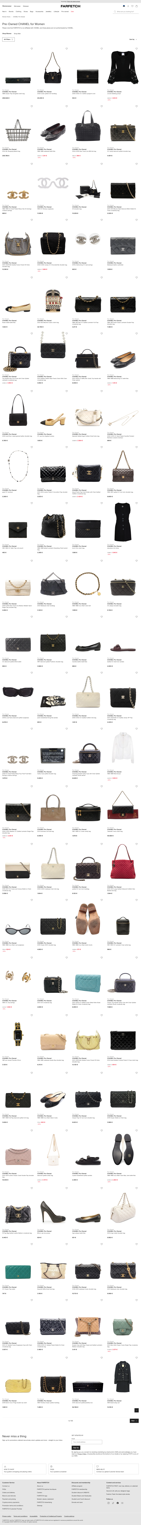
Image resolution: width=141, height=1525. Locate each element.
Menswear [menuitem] (17, 6)
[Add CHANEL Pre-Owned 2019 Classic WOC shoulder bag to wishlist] (67, 900)
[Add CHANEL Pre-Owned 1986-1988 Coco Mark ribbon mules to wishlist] (67, 1073)
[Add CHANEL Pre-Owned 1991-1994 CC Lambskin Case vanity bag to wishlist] (136, 900)
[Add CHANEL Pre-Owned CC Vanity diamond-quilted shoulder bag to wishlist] (136, 106)
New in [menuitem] (4, 11)
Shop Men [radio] (17, 34)
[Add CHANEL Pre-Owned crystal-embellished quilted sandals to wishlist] (102, 1130)
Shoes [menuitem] (26, 11)
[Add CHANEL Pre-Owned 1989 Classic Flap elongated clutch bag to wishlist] (32, 49)
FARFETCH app (42, 1495)
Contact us (5, 1486)
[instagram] (108, 1503)
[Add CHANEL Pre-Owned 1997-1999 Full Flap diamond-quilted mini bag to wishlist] (32, 1073)
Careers (39, 1492)
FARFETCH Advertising (44, 1502)
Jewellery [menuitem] (48, 11)
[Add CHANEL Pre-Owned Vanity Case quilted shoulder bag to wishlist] (67, 729)
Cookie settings (69, 1516)
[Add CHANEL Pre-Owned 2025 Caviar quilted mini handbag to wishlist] (67, 49)
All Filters (7, 39)
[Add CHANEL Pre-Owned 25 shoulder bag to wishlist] (102, 164)
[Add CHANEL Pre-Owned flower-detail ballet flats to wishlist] (32, 277)
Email (73, 1438)
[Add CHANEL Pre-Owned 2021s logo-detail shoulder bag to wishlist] (136, 1188)
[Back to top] (136, 1410)
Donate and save (77, 1502)
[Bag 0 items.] (136, 6)
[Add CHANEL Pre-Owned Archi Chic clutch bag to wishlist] (102, 503)
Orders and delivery (8, 1492)
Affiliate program (77, 1486)
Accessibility (34, 1516)
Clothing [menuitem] (18, 11)
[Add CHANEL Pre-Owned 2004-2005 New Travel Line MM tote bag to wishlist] (102, 106)
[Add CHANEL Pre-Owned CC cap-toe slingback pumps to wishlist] (67, 391)
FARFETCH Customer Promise (12, 1509)
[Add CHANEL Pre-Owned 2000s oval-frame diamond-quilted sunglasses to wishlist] (32, 673)
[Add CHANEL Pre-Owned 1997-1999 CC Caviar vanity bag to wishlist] (102, 786)
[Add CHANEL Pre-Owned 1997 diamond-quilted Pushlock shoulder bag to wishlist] (67, 617)
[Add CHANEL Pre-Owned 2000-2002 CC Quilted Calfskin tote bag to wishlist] (102, 673)
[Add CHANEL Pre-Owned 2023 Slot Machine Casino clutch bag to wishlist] (67, 277)
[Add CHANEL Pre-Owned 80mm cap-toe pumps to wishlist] (67, 1188)
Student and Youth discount (81, 1499)
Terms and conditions (20, 1516)
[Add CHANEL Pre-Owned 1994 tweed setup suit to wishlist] (136, 1358)
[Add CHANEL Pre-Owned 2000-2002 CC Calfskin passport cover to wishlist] (102, 49)
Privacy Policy (82, 1454)
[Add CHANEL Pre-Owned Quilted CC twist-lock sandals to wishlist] (136, 617)
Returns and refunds (9, 1495)
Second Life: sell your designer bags (118, 1491)
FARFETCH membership (79, 1489)
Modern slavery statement (45, 1499)
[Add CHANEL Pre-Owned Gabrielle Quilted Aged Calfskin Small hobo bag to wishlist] (102, 391)
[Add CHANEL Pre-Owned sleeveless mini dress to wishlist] (136, 503)
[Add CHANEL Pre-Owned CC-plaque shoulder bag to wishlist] (136, 561)
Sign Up (76, 1447)
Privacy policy (6, 1516)
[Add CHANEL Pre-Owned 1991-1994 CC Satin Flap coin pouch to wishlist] (32, 503)
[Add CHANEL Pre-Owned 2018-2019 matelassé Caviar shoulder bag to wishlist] (102, 1244)
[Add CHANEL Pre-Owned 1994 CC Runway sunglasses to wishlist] (67, 164)
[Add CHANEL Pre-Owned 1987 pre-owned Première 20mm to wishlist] (32, 1015)
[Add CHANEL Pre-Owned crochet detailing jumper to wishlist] (136, 49)
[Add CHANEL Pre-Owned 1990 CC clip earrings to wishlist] (32, 958)
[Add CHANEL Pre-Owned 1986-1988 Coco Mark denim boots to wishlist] (102, 900)
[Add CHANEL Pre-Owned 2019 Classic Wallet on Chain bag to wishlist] (136, 1073)
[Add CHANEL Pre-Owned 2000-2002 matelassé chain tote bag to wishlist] (67, 844)
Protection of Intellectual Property (51, 1516)
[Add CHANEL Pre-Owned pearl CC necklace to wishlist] (32, 447)
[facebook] (118, 1503)
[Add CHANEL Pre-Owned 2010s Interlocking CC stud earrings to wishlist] (102, 220)
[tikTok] (113, 1503)
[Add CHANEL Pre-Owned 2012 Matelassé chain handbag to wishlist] (67, 561)
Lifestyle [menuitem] (56, 11)
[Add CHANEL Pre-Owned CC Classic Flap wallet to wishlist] (32, 1244)
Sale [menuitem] (72, 11)
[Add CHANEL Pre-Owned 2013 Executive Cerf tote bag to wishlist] (67, 786)
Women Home (6, 16)
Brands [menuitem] (11, 11)
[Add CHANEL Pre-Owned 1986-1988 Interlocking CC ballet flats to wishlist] (136, 333)
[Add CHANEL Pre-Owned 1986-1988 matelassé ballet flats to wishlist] (67, 106)
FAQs (52, 1469)
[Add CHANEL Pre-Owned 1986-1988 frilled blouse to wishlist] (136, 729)
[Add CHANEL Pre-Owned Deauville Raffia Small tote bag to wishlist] (67, 1244)
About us (40, 1486)
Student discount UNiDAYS (80, 1492)
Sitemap (39, 1505)
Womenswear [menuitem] (7, 6)
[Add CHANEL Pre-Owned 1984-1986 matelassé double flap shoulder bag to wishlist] (67, 1015)
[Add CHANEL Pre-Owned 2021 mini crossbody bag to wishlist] (67, 958)
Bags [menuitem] (31, 11)
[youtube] (122, 1503)
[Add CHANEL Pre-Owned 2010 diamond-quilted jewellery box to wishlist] (102, 1358)
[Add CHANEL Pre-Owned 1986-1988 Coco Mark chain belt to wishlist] (102, 561)
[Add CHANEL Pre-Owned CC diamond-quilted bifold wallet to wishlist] (32, 617)
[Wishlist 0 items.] (132, 6)
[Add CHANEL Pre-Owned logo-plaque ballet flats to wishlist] (102, 1188)
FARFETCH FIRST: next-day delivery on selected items (122, 1487)
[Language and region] (124, 6)
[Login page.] (128, 6)
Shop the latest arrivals (73, 1)
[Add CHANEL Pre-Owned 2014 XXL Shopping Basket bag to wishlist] (32, 106)
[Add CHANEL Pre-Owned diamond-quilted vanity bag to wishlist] (67, 1130)
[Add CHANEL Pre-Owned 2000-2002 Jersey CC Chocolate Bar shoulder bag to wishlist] (67, 220)
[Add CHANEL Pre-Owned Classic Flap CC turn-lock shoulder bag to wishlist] (102, 1073)
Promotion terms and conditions (12, 1505)
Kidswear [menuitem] (26, 6)
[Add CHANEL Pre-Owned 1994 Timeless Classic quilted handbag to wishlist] (67, 1358)
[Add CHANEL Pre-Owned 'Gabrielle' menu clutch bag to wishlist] (136, 786)
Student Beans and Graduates (81, 1495)
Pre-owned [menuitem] (65, 11)
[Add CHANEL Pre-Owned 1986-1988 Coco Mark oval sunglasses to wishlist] (32, 900)
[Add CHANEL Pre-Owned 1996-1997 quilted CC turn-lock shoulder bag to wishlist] (136, 447)
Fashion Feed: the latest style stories (118, 1494)
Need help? (100, 1469)
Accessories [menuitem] (39, 11)
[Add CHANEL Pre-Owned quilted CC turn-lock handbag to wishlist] (102, 844)
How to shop (9, 1469)
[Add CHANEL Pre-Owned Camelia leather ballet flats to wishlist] (102, 617)
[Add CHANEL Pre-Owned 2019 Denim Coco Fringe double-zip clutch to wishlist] (32, 1358)
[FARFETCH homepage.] (70, 6)
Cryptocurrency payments (10, 1502)
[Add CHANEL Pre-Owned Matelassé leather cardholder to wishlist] (136, 220)
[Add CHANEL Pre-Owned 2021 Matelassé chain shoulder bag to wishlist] (136, 1244)
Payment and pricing (9, 1499)
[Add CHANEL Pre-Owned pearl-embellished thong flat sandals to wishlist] (67, 673)
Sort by (131, 39)
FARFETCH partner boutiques (46, 1489)
